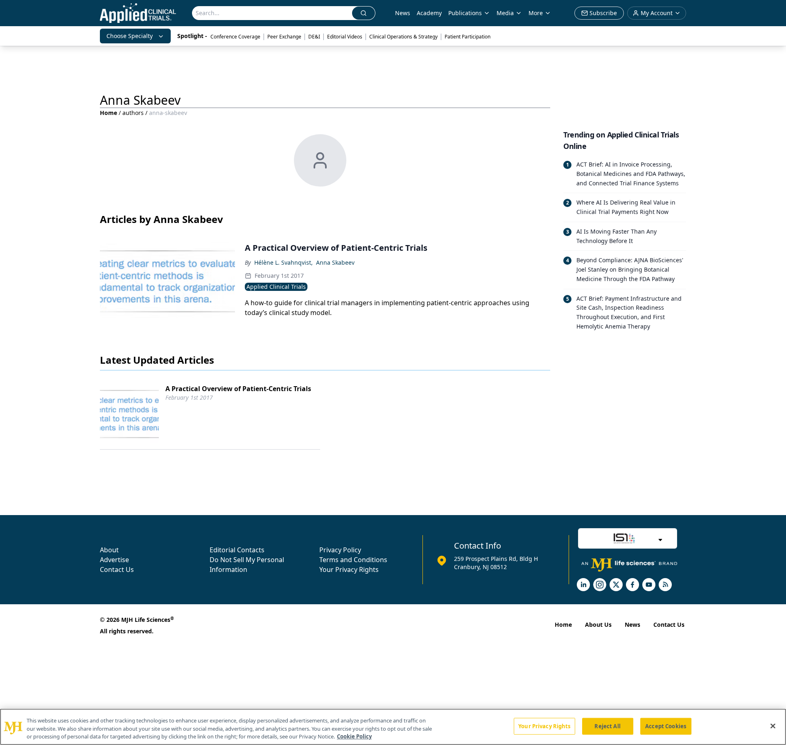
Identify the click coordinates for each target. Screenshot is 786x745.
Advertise (114, 559)
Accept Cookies (665, 725)
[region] (393, 727)
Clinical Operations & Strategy (403, 36)
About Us (598, 624)
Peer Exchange (284, 36)
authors (133, 113)
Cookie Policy (354, 736)
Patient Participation (467, 36)
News (402, 13)
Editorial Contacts (237, 549)
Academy (429, 13)
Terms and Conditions (353, 559)
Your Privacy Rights (349, 569)
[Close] (773, 726)
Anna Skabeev (335, 262)
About (109, 549)
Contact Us (117, 569)
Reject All (607, 725)
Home (108, 113)
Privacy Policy (340, 549)
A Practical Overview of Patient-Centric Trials (238, 388)
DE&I (314, 36)
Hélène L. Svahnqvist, (283, 262)
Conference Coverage (235, 36)
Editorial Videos (344, 36)
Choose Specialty (129, 36)
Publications (465, 13)
